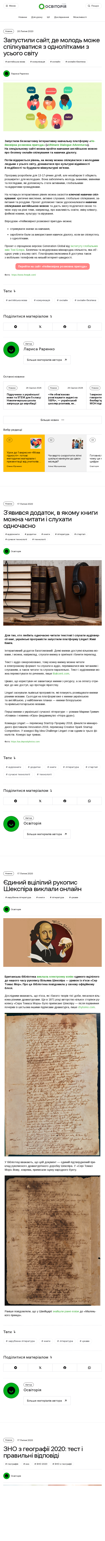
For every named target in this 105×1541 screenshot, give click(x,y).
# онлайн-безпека (75, 62)
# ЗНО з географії (62, 1464)
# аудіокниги (12, 534)
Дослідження (61, 17)
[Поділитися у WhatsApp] (89, 327)
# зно (26, 1464)
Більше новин (50, 420)
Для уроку (37, 17)
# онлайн (55, 62)
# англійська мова (15, 62)
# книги (45, 534)
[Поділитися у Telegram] (15, 327)
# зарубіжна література (18, 897)
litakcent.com (61, 673)
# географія (11, 1464)
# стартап (79, 534)
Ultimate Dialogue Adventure (67, 144)
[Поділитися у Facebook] (64, 327)
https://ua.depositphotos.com (25, 741)
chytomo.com (86, 1007)
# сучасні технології (16, 539)
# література (62, 534)
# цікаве (73, 897)
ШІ (48, 17)
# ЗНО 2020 (40, 1464)
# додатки (30, 534)
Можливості (80, 17)
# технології (39, 539)
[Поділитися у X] (40, 327)
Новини (22, 17)
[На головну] (52, 6)
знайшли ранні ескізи (66, 1311)
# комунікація (37, 62)
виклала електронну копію (55, 976)
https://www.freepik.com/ (24, 275)
